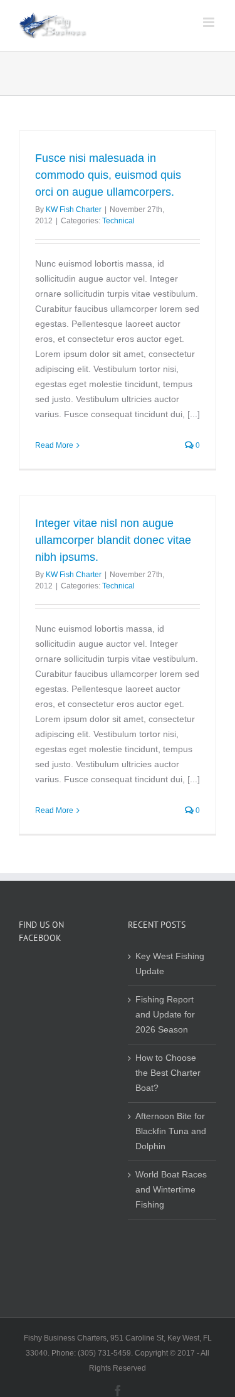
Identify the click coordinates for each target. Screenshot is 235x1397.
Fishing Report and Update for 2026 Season (165, 1014)
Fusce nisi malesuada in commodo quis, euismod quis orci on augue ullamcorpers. (108, 175)
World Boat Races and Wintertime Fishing (171, 1189)
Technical (118, 220)
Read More (54, 445)
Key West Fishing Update (169, 964)
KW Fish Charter (74, 209)
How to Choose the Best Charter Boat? (168, 1073)
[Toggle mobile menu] (209, 22)
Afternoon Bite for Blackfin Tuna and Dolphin (170, 1131)
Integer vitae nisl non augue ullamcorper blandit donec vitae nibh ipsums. (113, 540)
